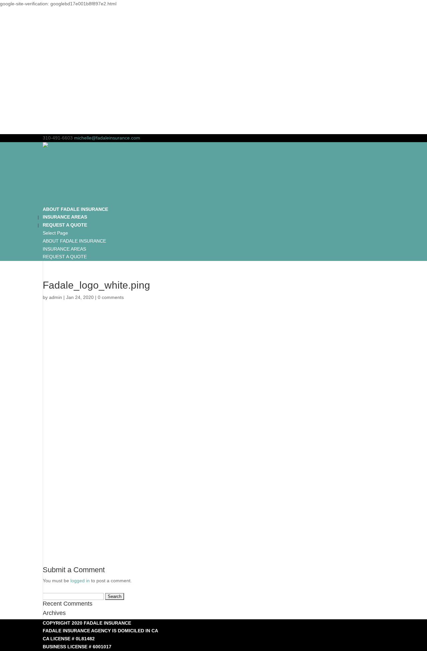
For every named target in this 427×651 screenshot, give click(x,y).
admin (55, 297)
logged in (80, 580)
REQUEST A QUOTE (65, 256)
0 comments (111, 297)
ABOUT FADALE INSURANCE (74, 241)
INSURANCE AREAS (64, 249)
